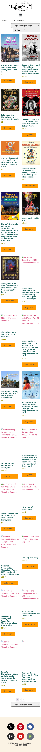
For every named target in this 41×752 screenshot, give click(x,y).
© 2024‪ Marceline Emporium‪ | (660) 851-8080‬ (20, 744)
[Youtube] (20, 736)
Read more (30, 624)
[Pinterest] (20, 726)
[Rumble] (30, 736)
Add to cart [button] (30, 185)
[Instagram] (11, 736)
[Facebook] (30, 726)
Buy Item (8, 80)
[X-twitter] (11, 726)
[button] (20, 15)
